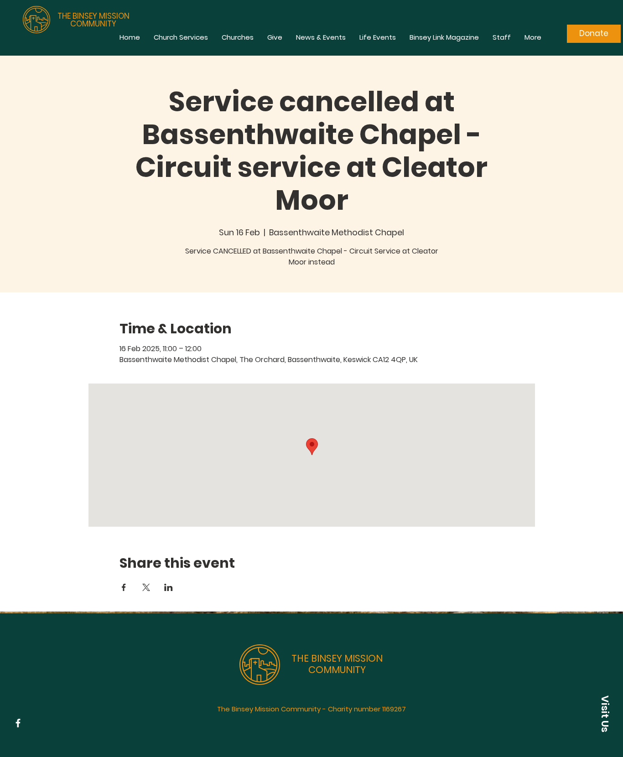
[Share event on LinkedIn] (168, 587)
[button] (605, 713)
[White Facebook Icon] (18, 723)
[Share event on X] (146, 587)
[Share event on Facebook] (123, 587)
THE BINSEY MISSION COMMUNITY (93, 19)
